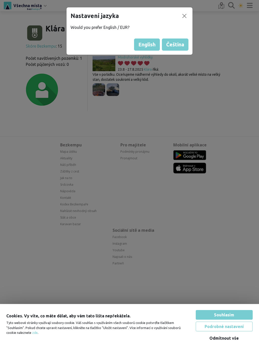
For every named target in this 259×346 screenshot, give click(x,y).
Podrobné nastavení (224, 323)
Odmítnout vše (224, 335)
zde (35, 329)
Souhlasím (224, 311)
